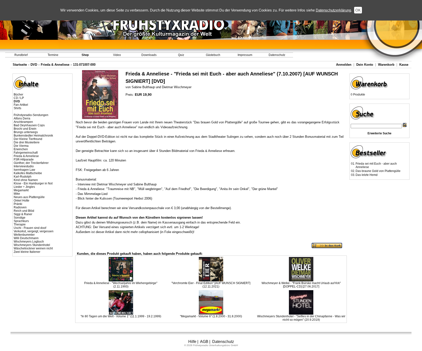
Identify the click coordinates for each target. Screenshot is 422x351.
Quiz (181, 55)
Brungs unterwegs (26, 132)
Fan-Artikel (21, 104)
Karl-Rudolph (23, 176)
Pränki (18, 204)
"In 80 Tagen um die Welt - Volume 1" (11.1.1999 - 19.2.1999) (121, 316)
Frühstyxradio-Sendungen (31, 115)
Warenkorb (386, 64)
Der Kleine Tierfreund (28, 139)
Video (117, 55)
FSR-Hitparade (24, 159)
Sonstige (19, 217)
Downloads (149, 55)
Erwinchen (21, 149)
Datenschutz (277, 55)
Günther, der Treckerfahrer (31, 163)
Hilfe (192, 342)
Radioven (20, 207)
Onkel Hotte (21, 200)
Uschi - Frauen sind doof (30, 228)
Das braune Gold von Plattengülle (378, 171)
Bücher (18, 94)
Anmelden (343, 64)
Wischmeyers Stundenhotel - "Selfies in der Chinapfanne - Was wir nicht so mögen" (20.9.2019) (301, 318)
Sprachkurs (21, 221)
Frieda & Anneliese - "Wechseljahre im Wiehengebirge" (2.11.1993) (120, 284)
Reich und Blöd (24, 211)
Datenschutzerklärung (333, 10)
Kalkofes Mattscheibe (28, 173)
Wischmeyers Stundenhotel (32, 245)
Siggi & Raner (23, 214)
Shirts (17, 108)
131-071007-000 (84, 64)
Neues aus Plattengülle (29, 197)
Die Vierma (21, 146)
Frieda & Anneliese (55, 64)
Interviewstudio (24, 166)
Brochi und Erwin (25, 128)
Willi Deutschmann (26, 238)
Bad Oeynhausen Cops (29, 125)
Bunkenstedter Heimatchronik (33, 135)
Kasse (403, 64)
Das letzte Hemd (367, 175)
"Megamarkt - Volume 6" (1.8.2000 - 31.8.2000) (211, 316)
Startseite (20, 64)
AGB (204, 342)
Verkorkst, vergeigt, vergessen (33, 231)
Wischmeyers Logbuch (29, 241)
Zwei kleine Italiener (27, 252)
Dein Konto (364, 64)
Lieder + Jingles (24, 187)
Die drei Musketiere (27, 142)
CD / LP (19, 98)
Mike (17, 193)
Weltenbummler (24, 234)
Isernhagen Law (24, 169)
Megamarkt (21, 190)
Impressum (245, 55)
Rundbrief (21, 55)
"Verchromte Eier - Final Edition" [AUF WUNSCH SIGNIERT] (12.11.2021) (210, 284)
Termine (53, 55)
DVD (34, 64)
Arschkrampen (23, 122)
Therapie (20, 224)
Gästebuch (213, 55)
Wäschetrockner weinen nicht (33, 248)
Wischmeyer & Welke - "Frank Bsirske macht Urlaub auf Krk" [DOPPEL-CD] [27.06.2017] (301, 284)
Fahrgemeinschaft (26, 152)
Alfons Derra (22, 118)
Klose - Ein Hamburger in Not (33, 183)
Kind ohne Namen (26, 180)
